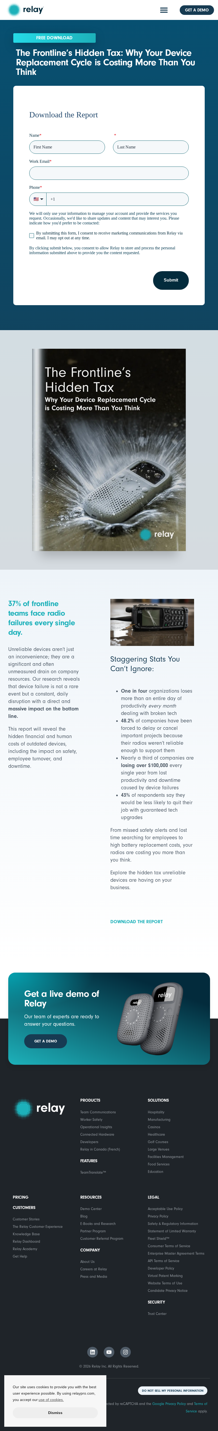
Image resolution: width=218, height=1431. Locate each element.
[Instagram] (125, 1352)
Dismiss (55, 1413)
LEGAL (153, 1197)
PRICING (20, 1197)
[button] (172, 1390)
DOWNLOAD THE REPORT (136, 922)
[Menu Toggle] (164, 10)
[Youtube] (109, 1352)
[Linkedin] (92, 1352)
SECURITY (156, 1302)
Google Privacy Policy (169, 1404)
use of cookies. (51, 1400)
